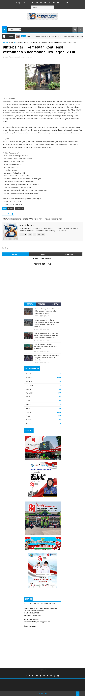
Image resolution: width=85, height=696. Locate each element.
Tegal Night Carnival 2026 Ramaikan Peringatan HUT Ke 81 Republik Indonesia (46, 358)
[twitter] (32, 2)
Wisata (29, 424)
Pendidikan (31, 393)
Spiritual (29, 408)
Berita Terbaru (30, 304)
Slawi (28, 401)
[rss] (54, 2)
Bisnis (28, 374)
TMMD (28, 412)
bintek (11, 42)
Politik (29, 397)
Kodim (28, 389)
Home (5, 42)
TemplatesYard (42, 693)
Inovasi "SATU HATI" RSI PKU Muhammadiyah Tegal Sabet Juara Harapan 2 (45, 347)
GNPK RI (29, 381)
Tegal (28, 416)
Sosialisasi (30, 404)
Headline (18, 42)
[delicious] (67, 2)
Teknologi (42, 304)
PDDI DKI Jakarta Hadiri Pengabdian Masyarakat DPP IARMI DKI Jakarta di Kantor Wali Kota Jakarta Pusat (46, 336)
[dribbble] (49, 2)
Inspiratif (30, 385)
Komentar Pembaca (55, 304)
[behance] (58, 2)
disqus (42, 254)
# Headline (19, 208)
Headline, (29, 57)
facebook (69, 254)
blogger (15, 254)
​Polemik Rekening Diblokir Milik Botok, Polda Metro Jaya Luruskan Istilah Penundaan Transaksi (47, 311)
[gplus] (36, 2)
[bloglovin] (45, 2)
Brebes (29, 378)
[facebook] (28, 2)
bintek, (23, 57)
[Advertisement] (42, 647)
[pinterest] (41, 2)
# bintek (10, 208)
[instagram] (62, 2)
